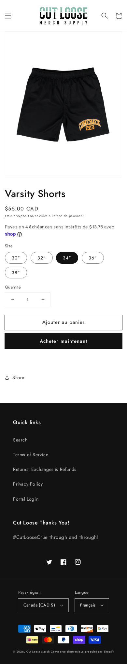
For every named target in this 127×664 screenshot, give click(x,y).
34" (67, 258)
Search (20, 440)
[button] (8, 15)
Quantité (13, 287)
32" (41, 258)
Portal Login (25, 499)
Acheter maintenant (63, 341)
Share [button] (18, 377)
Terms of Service (31, 454)
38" (16, 272)
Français (87, 605)
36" (93, 258)
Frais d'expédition (19, 215)
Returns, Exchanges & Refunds (45, 469)
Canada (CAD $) (39, 605)
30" (16, 258)
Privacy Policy (28, 484)
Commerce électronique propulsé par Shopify (82, 652)
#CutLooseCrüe (30, 537)
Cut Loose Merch (38, 652)
